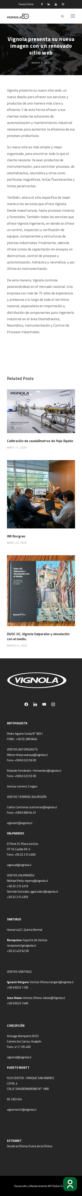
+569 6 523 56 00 (25, 760)
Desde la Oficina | (18, 1146)
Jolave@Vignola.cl (54, 998)
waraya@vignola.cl (36, 754)
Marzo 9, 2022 (41, 63)
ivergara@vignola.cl (61, 982)
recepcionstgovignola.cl (21, 945)
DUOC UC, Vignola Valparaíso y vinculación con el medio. (38, 636)
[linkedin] (49, 4)
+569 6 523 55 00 (25, 776)
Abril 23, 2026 (16, 543)
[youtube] (56, 4)
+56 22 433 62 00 (18, 951)
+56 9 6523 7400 (17, 1003)
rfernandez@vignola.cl (47, 770)
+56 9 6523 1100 (17, 987)
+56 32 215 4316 (17, 886)
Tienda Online (25, 4)
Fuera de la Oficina (40, 1146)
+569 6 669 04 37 (25, 812)
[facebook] (42, 4)
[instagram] (63, 4)
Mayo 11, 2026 (16, 447)
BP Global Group (58, 1186)
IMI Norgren (16, 536)
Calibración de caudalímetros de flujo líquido (40, 441)
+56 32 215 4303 (17, 897)
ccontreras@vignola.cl (43, 807)
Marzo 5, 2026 (17, 646)
